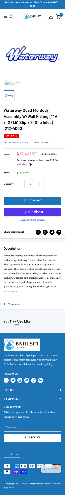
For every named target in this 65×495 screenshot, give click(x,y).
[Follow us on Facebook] (6, 380)
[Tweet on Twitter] (52, 232)
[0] (58, 16)
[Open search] (11, 17)
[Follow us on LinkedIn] (40, 380)
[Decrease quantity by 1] (20, 184)
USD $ (9, 455)
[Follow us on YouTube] (26, 380)
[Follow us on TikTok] (33, 380)
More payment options (32, 220)
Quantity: (9, 184)
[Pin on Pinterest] (45, 232)
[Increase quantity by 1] (40, 184)
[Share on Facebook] (38, 232)
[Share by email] (58, 232)
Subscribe (32, 437)
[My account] (51, 17)
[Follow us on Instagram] (19, 380)
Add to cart (32, 201)
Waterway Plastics (16, 143)
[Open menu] (5, 16)
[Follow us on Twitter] (13, 380)
